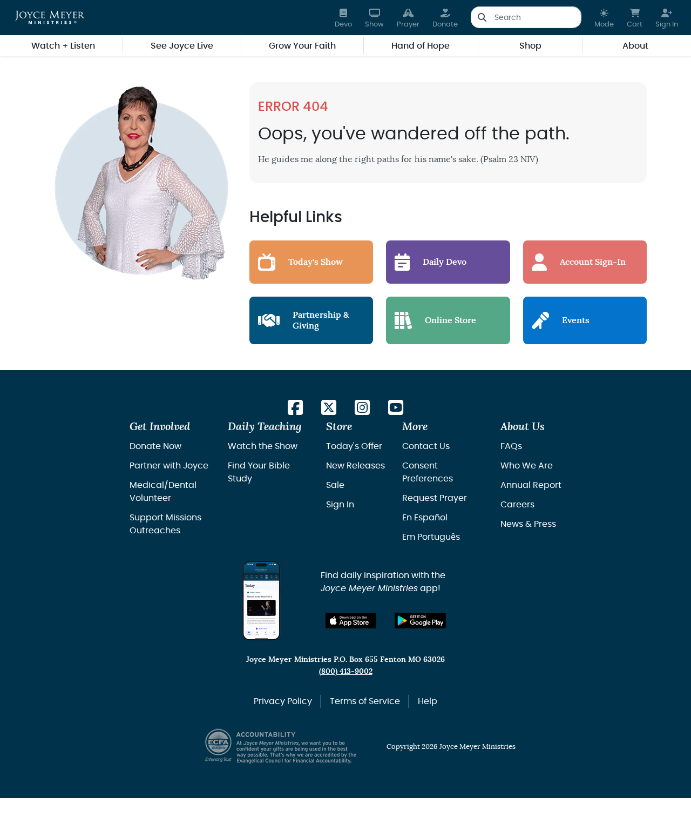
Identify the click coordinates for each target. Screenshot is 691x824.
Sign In (340, 504)
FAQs (511, 446)
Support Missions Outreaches (165, 524)
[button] (604, 17)
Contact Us (426, 446)
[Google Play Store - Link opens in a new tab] (420, 620)
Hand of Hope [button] (420, 46)
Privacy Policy (283, 701)
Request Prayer (434, 498)
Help (427, 701)
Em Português (431, 537)
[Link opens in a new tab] (295, 408)
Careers (517, 504)
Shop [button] (530, 46)
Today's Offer (354, 446)
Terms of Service (365, 701)
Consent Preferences (427, 472)
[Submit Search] (482, 17)
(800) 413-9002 (345, 671)
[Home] (50, 17)
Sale (335, 485)
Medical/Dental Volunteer (163, 492)
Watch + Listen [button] (63, 46)
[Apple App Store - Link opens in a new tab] (351, 620)
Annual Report (530, 485)
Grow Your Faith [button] (302, 46)
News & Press (528, 524)
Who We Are (526, 465)
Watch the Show (262, 446)
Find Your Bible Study (259, 472)
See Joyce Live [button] (182, 46)
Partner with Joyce (169, 465)
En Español (425, 517)
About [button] (635, 46)
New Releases (355, 465)
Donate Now (155, 446)
